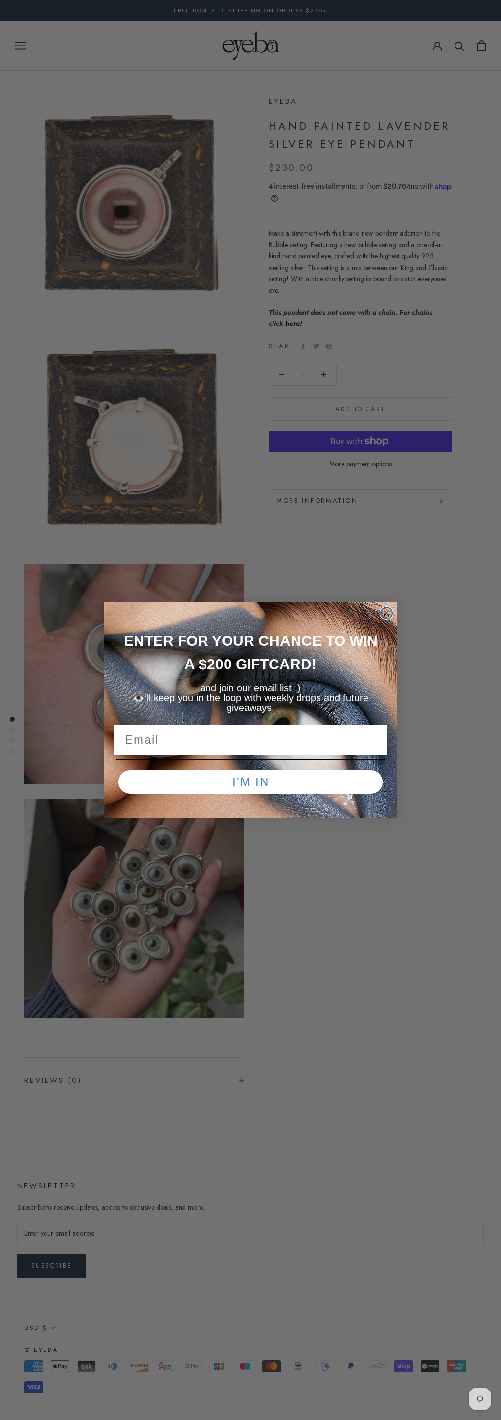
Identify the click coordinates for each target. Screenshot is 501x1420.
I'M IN (250, 781)
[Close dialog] (386, 613)
